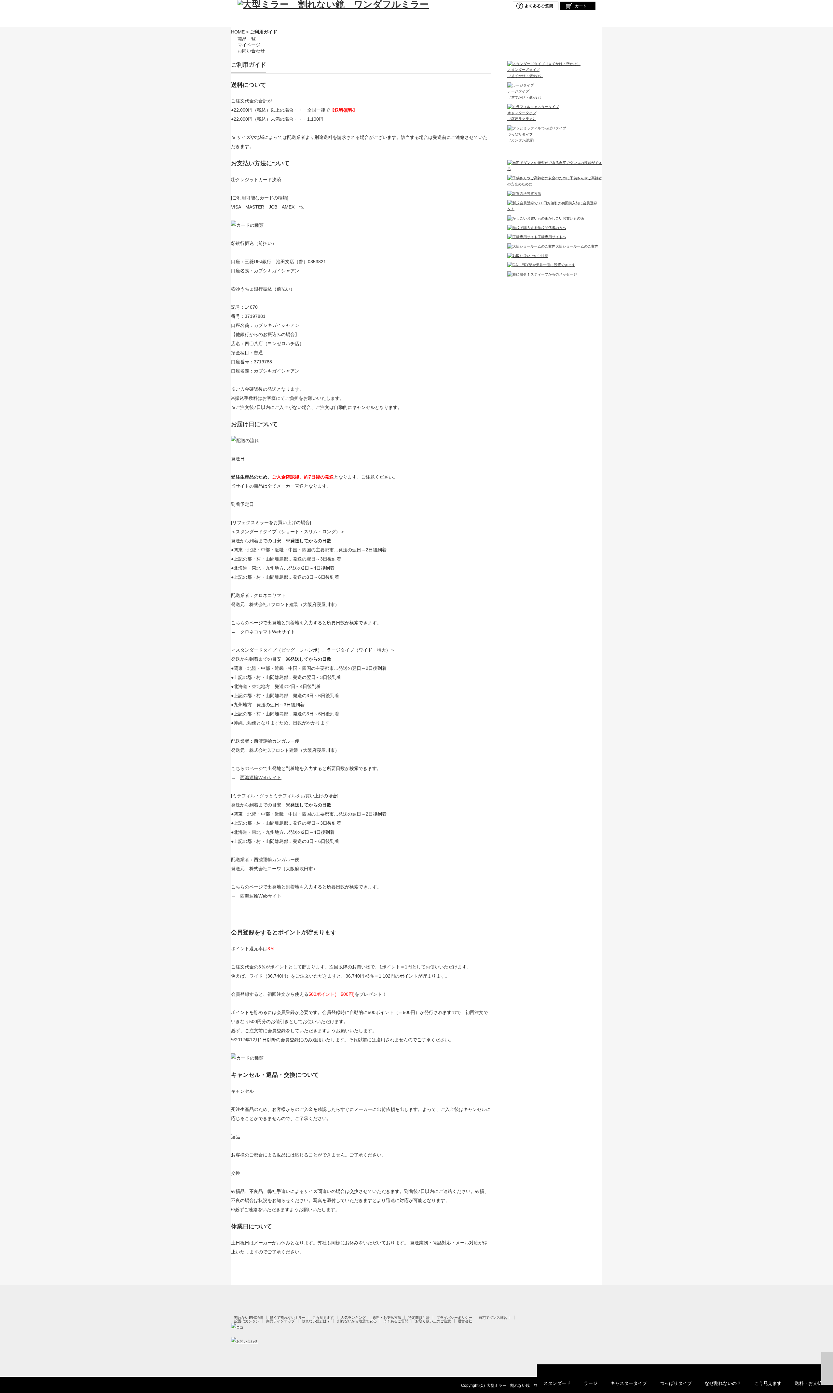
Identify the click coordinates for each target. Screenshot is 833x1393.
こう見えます (768, 1383)
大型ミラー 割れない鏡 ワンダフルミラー (526, 1385)
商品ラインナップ (280, 1321)
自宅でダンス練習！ (495, 1317)
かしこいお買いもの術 (566, 218)
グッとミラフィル (278, 795)
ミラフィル (243, 795)
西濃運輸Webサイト (260, 777)
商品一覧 (247, 39)
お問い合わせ (251, 50)
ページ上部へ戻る (827, 1368)
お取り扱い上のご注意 (433, 1321)
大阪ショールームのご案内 (576, 246)
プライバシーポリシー (454, 1317)
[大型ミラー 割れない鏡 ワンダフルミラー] (333, 4)
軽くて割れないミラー (288, 1317)
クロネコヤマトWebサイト (267, 631)
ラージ (590, 1383)
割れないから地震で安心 (356, 1321)
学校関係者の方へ (552, 228)
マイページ (249, 44)
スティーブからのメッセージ (553, 274)
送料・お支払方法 (387, 1317)
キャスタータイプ (628, 1383)
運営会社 (465, 1321)
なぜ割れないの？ (723, 1383)
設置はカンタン (246, 1321)
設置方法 (534, 194)
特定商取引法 (419, 1317)
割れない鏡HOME (248, 1317)
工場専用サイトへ (552, 237)
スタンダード (557, 1383)
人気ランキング (353, 1317)
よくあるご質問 (395, 1321)
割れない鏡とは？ (316, 1321)
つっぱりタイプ (676, 1383)
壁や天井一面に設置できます (552, 265)
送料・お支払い (810, 1383)
